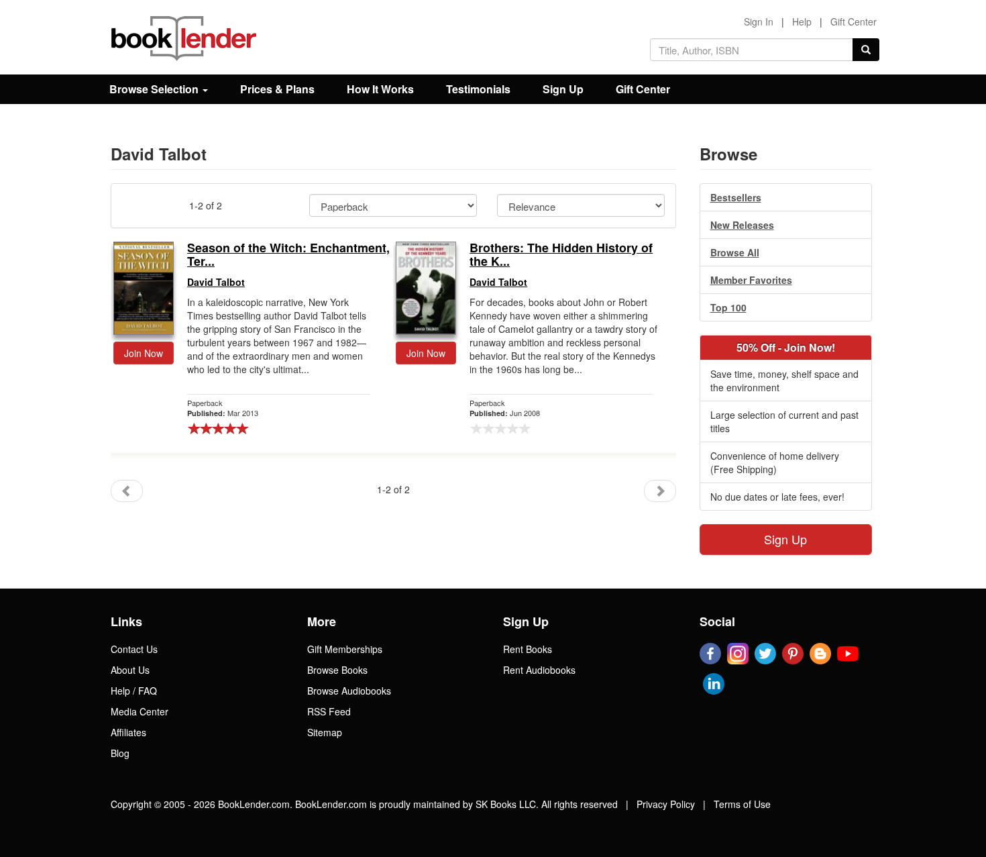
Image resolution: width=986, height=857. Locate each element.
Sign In (758, 21)
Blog (120, 753)
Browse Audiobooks (349, 690)
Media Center (139, 711)
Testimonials (478, 89)
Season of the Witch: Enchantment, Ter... (288, 255)
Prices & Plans (277, 89)
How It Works (380, 89)
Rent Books (527, 649)
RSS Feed (329, 711)
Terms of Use (742, 804)
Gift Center (853, 21)
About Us (130, 669)
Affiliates (128, 732)
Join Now (143, 353)
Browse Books (337, 669)
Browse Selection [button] (155, 89)
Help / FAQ (134, 690)
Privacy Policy (666, 804)
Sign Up (563, 89)
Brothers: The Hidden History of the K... (561, 255)
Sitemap (324, 732)
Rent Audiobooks (539, 669)
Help (802, 21)
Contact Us (134, 649)
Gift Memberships (344, 649)
